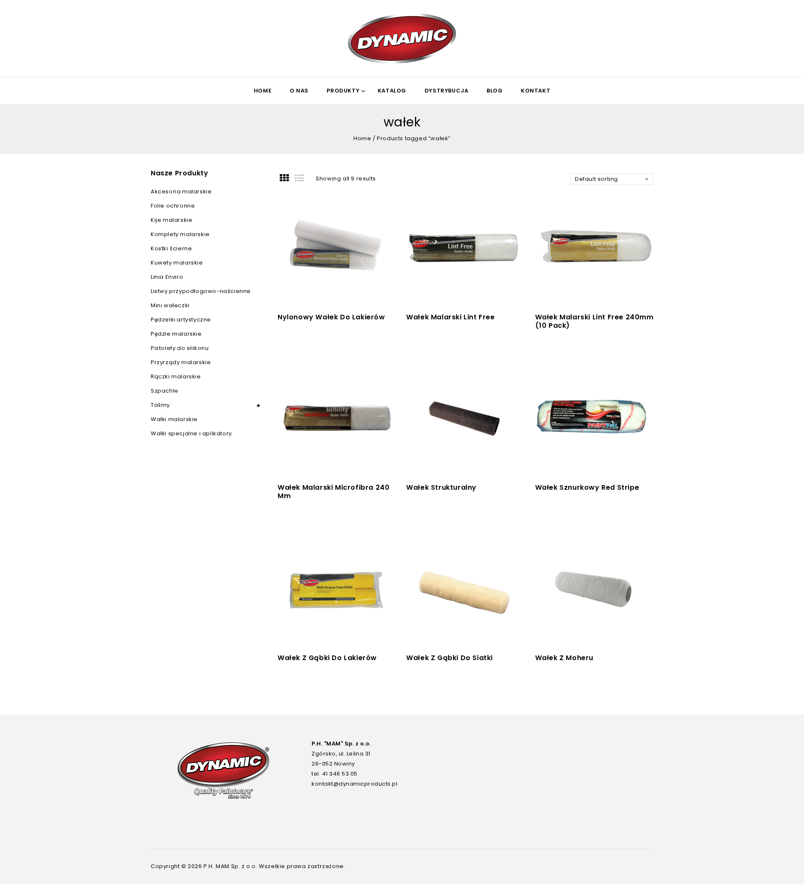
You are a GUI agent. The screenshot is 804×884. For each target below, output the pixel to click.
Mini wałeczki (170, 305)
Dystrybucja (447, 91)
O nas (299, 91)
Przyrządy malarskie (181, 362)
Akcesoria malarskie (181, 191)
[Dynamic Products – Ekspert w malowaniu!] (402, 38)
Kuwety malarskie (177, 263)
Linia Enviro (167, 277)
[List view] (302, 178)
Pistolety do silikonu (180, 348)
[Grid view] (287, 178)
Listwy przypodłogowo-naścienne (201, 291)
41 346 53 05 (340, 774)
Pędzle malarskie (176, 334)
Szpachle (164, 391)
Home (262, 91)
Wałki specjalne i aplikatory (191, 433)
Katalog (392, 91)
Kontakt (535, 91)
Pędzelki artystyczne (181, 320)
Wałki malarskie (174, 419)
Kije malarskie (171, 220)
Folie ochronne (173, 206)
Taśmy (160, 405)
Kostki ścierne (171, 248)
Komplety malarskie (180, 234)
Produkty (343, 91)
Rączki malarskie (176, 376)
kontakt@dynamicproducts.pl (354, 784)
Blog (494, 91)
